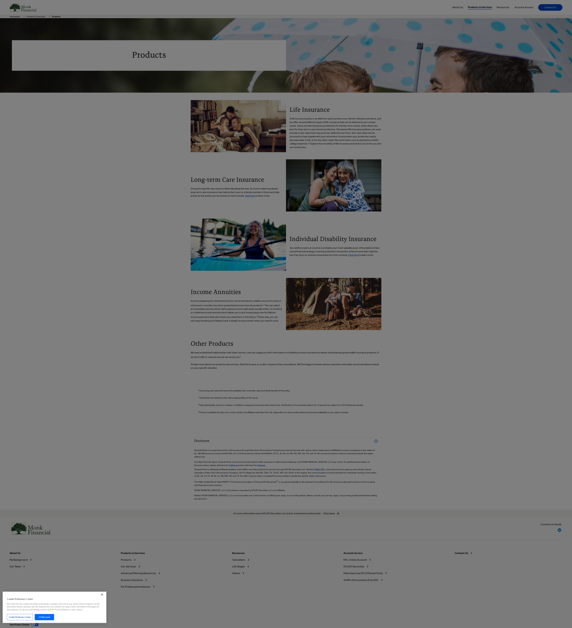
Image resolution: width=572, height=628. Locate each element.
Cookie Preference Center (20, 617)
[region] (54, 607)
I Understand (44, 617)
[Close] (102, 594)
